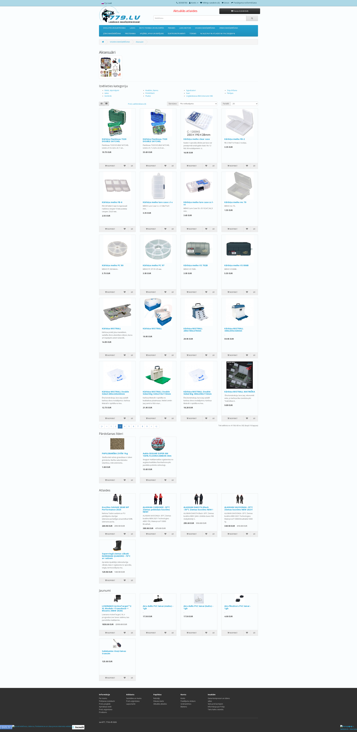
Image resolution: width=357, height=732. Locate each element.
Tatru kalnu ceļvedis (215, 709)
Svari (188, 93)
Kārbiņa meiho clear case (197, 139)
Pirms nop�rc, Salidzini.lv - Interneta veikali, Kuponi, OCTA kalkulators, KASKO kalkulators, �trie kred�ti (348, 728)
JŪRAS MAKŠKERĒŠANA (112, 33)
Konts (183, 698)
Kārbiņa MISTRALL (111, 328)
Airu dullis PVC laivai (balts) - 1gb (198, 607)
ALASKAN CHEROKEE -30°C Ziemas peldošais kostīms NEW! (156, 509)
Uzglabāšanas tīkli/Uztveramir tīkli (199, 96)
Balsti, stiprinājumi (112, 90)
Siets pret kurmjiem (215, 704)
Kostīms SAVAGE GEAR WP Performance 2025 (115, 508)
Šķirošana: (173, 103)
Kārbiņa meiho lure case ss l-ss (198, 203)
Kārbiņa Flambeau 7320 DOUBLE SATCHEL (155, 140)
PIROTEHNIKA (130, 33)
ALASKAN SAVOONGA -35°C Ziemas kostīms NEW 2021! (238, 508)
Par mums (103, 698)
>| (156, 426)
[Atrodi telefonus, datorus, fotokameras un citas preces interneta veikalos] (42, 726)
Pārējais (230, 93)
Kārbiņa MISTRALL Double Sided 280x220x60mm (115, 392)
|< (102, 426)
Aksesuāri (139, 42)
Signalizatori (191, 90)
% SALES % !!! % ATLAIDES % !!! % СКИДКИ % (217, 33)
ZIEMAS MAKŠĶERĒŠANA (228, 28)
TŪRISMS (193, 33)
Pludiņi (148, 96)
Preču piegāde (104, 704)
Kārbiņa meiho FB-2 (234, 139)
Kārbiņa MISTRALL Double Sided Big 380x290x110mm (198, 392)
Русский (108, 3)
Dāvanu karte (158, 701)
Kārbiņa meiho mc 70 (235, 202)
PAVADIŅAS (150, 93)
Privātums (103, 712)
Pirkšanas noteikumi (107, 701)
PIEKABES (171, 28)
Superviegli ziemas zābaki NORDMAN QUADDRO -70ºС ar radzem (116, 556)
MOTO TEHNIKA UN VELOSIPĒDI (151, 28)
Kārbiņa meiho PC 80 (112, 265)
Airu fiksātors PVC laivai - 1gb (237, 607)
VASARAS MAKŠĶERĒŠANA (205, 28)
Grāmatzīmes (186, 704)
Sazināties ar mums (133, 698)
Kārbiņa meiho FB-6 (112, 202)
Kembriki (108, 96)
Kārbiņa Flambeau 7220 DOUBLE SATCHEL (114, 140)
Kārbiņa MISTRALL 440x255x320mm (233, 329)
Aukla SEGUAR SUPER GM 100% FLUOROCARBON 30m (157, 454)
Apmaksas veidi (105, 707)
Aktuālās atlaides (185, 11)
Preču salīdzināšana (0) (137, 104)
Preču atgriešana (105, 709)
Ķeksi (107, 93)
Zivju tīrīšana (232, 90)
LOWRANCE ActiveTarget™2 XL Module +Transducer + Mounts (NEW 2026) (116, 608)
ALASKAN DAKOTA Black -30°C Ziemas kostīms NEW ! (198, 508)
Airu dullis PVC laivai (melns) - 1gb (158, 607)
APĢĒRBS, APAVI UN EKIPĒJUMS (152, 33)
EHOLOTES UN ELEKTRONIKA (114, 28)
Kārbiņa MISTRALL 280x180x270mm (193, 329)
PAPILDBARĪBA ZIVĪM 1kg (115, 453)
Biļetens (184, 707)
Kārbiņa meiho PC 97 (153, 265)
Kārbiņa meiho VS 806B (236, 265)
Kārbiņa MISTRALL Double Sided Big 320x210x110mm (157, 392)
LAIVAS (132, 28)
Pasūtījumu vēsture (188, 701)
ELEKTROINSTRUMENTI (176, 33)
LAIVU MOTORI (185, 28)
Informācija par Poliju (216, 707)
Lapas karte (130, 704)
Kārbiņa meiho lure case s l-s (158, 202)
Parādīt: (226, 103)
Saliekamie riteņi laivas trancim (114, 652)
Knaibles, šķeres (151, 90)
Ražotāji (156, 698)
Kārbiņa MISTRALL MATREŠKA (239, 391)
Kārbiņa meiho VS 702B (196, 265)
